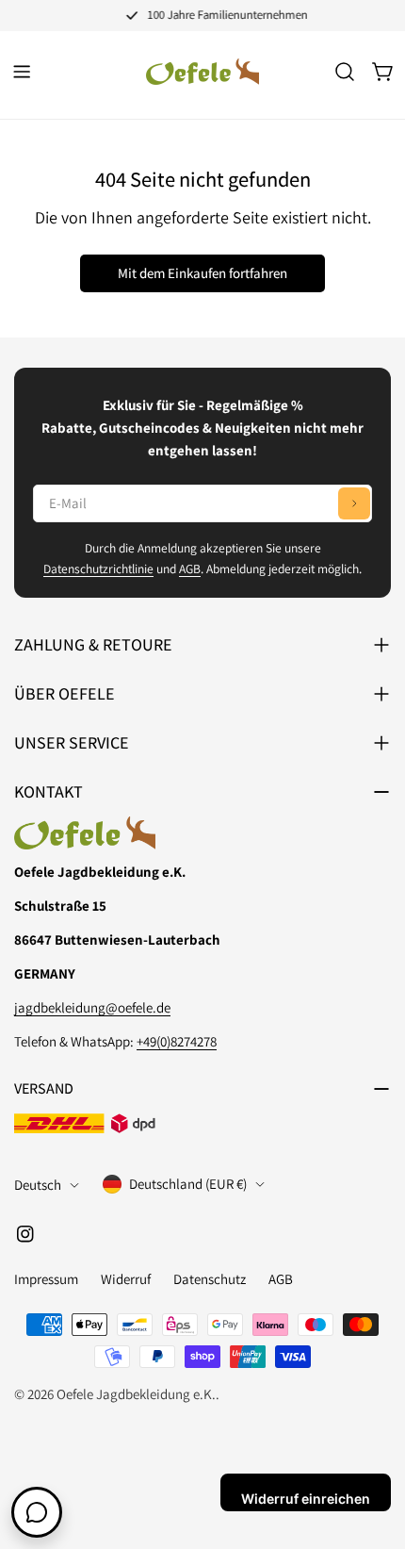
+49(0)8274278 (177, 1041)
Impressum (46, 1279)
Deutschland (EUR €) (188, 1184)
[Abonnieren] (354, 503)
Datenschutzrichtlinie (98, 568)
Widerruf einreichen (305, 1499)
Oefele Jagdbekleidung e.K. (136, 1394)
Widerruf (126, 1279)
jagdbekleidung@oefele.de (92, 1007)
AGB (190, 568)
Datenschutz (209, 1279)
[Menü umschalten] (21, 72)
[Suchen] (345, 72)
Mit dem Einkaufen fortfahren (202, 273)
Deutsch (37, 1185)
